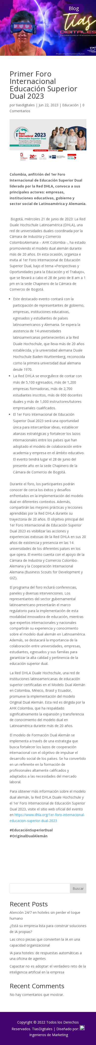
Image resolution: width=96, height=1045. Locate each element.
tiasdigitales (25, 105)
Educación (70, 105)
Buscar (78, 888)
